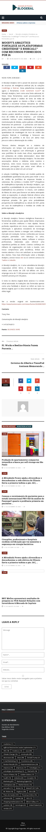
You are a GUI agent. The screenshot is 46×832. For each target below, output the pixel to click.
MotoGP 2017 (32, 788)
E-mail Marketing (10, 761)
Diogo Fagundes (20, 828)
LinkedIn (12, 260)
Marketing (8, 781)
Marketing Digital (24, 781)
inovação (31, 778)
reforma (7, 798)
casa (28, 751)
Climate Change (10, 754)
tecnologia (20, 805)
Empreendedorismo (29, 764)
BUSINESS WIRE (14, 329)
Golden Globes (27, 774)
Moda (19, 788)
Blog (23, 823)
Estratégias (34, 768)
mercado (8, 788)
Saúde (19, 798)
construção (26, 754)
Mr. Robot (8, 791)
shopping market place (13, 802)
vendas (7, 808)
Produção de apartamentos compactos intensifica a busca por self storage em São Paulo (22, 462)
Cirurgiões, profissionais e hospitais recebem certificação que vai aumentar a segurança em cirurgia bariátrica (21, 542)
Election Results (10, 764)
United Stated (35, 805)
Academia (8, 744)
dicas (20, 758)
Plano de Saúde (11, 795)
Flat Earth (32, 771)
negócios (21, 791)
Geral (4, 30)
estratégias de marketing (13, 771)
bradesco (17, 751)
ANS (6, 751)
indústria (18, 778)
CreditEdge (6, 88)
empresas (21, 768)
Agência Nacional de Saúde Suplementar (19, 747)
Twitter (4, 260)
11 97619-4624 (9, 720)
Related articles (9, 426)
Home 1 (23, 825)
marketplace (9, 785)
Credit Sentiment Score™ (30, 91)
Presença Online (29, 795)
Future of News (10, 774)
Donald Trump (33, 758)
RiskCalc (16, 88)
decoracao (8, 758)
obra (32, 791)
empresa (8, 768)
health (7, 778)
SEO (29, 798)
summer (7, 805)
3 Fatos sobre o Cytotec (26, 23)
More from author (24, 426)
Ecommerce (26, 761)
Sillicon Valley (32, 802)
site (22, 258)
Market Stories (25, 785)
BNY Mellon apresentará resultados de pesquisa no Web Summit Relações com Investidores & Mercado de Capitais (21, 601)
